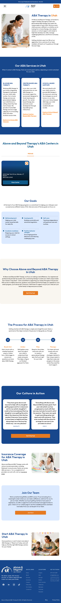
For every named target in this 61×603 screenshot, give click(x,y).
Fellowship (28, 584)
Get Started (30, 293)
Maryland (41, 591)
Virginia (40, 572)
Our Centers (29, 587)
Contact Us (28, 589)
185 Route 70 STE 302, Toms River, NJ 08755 (55, 579)
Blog (46, 600)
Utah (40, 575)
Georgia (40, 577)
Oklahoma (41, 584)
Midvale (30, 153)
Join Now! (30, 513)
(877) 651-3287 (54, 572)
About (27, 575)
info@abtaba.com (54, 575)
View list (41, 1)
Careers (28, 582)
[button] (4, 6)
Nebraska (41, 587)
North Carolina (42, 582)
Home (27, 572)
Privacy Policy (56, 600)
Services (28, 577)
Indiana (40, 580)
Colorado (41, 589)
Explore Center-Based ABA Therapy (29, 115)
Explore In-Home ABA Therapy (10, 121)
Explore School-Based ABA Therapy (50, 113)
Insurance (28, 580)
